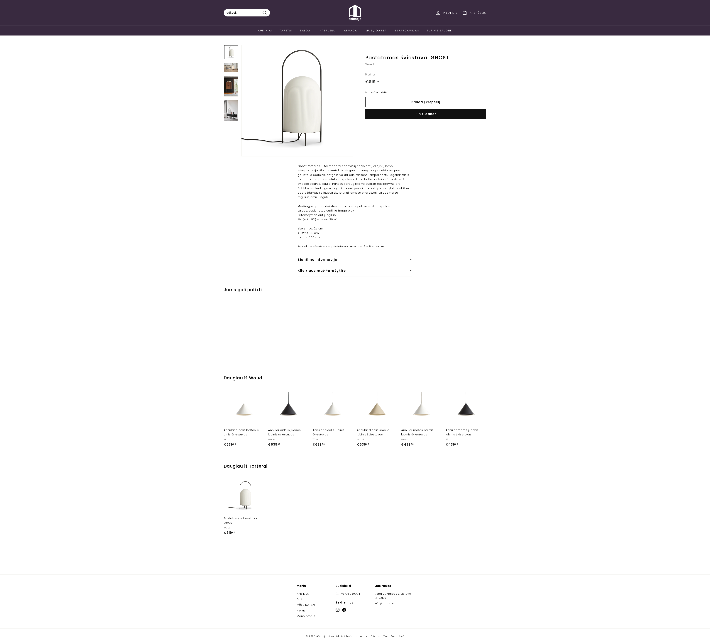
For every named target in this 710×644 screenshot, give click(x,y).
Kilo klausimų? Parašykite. (322, 270)
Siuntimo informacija (317, 259)
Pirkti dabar (425, 114)
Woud (369, 64)
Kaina (370, 74)
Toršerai (258, 466)
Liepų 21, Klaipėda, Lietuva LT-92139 (392, 596)
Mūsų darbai (377, 30)
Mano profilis (306, 616)
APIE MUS (303, 594)
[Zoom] (297, 100)
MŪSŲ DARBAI (306, 605)
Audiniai (265, 30)
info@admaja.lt (385, 603)
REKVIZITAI (303, 610)
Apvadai (351, 30)
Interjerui (328, 30)
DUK (299, 599)
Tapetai (286, 30)
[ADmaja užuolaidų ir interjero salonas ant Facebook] (344, 610)
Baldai (306, 30)
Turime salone (439, 30)
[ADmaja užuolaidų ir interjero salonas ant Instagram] (337, 610)
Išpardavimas (407, 30)
